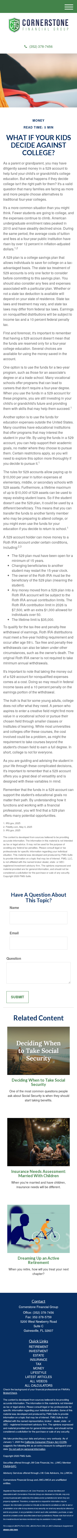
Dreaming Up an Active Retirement (38, 1260)
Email (14, 933)
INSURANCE (38, 1359)
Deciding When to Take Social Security (38, 1082)
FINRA (6, 1466)
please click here (10, 1529)
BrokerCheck (10, 1392)
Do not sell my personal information (27, 1449)
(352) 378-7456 (41, 46)
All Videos (38, 1381)
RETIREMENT (38, 1346)
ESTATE (38, 1355)
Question (13, 958)
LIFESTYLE (38, 1372)
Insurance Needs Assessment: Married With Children (38, 1173)
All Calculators (38, 1385)
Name (14, 907)
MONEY (38, 1368)
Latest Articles (38, 1377)
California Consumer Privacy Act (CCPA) (46, 1441)
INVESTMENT (38, 1351)
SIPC (13, 1466)
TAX (38, 1364)
